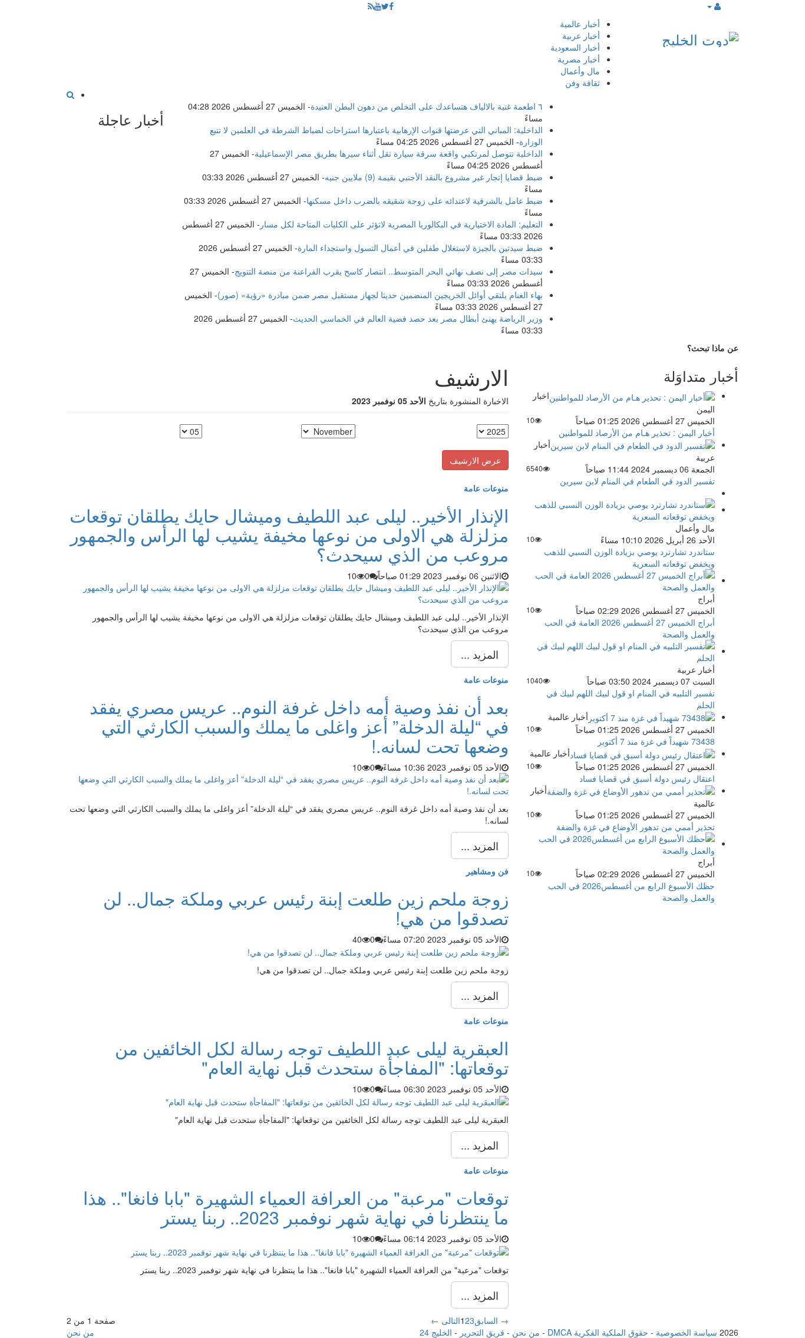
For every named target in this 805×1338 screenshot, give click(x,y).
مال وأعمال (580, 71)
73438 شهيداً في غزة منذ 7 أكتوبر (656, 741)
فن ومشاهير (487, 871)
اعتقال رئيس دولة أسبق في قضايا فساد (647, 778)
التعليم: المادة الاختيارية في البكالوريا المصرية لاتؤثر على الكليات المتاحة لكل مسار (401, 224)
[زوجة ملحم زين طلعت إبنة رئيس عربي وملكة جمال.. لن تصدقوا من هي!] (378, 951)
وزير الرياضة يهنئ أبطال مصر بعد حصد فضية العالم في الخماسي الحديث (418, 318)
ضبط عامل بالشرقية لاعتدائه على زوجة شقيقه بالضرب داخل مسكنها (424, 200)
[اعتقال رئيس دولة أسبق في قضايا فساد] (642, 753)
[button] (713, 6)
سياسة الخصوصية (686, 1332)
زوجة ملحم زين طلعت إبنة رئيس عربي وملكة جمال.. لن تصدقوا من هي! (306, 908)
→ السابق (491, 1320)
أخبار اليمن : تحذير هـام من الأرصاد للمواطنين (637, 432)
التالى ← (445, 1320)
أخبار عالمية (580, 23)
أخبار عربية (581, 35)
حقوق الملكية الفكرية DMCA (597, 1332)
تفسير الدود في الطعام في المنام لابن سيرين (637, 481)
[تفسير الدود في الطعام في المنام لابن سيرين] (632, 444)
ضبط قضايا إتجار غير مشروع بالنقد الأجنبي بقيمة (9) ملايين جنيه (434, 177)
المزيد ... (480, 654)
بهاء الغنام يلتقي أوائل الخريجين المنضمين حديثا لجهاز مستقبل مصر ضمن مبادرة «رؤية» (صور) (380, 294)
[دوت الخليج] (700, 37)
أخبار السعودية (575, 47)
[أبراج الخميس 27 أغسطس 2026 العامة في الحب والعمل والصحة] (620, 580)
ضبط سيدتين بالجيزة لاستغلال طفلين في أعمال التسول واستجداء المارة (420, 247)
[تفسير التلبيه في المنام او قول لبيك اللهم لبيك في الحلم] (620, 650)
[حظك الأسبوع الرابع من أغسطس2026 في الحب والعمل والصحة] (620, 843)
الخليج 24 (436, 1332)
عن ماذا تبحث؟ (712, 348)
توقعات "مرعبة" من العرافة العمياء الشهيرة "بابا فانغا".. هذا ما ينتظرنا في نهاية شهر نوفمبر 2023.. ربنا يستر (296, 1207)
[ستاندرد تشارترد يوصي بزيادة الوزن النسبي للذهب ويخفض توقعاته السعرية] (620, 509)
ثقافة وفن (582, 82)
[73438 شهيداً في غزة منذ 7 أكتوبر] (651, 716)
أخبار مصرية (578, 59)
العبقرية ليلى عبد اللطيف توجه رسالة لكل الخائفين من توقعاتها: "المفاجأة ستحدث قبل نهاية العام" (312, 1057)
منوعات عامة (486, 488)
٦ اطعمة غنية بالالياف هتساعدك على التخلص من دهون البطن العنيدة (427, 106)
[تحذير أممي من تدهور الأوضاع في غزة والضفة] (631, 790)
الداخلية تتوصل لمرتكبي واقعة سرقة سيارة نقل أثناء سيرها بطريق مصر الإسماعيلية (399, 153)
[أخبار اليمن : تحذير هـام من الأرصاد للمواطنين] (632, 395)
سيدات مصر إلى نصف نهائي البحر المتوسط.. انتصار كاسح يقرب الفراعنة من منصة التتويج (389, 271)
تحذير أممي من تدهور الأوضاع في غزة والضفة (635, 826)
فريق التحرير (482, 1332)
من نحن (526, 1332)
